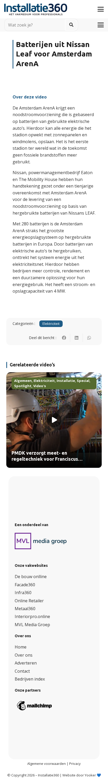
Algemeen (23, 380)
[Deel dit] (64, 338)
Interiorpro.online (32, 616)
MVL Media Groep (32, 624)
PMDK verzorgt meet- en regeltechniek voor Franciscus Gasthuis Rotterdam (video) (45, 459)
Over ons (24, 655)
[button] (100, 9)
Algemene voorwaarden (46, 763)
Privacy (75, 763)
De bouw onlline (31, 576)
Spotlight (22, 385)
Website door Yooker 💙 (81, 775)
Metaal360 (25, 608)
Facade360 (25, 585)
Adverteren (26, 663)
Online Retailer (29, 601)
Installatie (66, 380)
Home (20, 647)
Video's (39, 385)
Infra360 (23, 592)
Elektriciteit (51, 323)
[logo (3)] (41, 541)
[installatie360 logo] (35, 7)
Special (83, 380)
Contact (22, 671)
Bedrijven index (30, 679)
